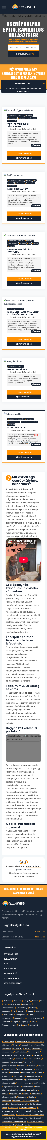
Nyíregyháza (15, 1004)
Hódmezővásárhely (34, 1018)
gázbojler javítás (23, 1125)
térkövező (32, 1066)
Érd (14, 1011)
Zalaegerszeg (21, 1015)
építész (32, 1097)
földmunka (17, 1101)
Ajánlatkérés (25, 158)
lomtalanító (12, 421)
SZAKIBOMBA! (23, 54)
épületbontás (23, 1114)
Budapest (7, 1001)
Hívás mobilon (24, 153)
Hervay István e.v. (17, 369)
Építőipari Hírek (11, 954)
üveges (16, 1045)
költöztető (23, 243)
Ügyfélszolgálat (13, 983)
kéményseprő (33, 1052)
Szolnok (32, 1008)
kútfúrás (36, 1048)
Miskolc (35, 1001)
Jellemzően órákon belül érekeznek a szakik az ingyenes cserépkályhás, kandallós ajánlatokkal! (24, 88)
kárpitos (41, 1066)
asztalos (17, 1055)
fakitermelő (14, 1107)
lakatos (39, 1073)
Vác (25, 1025)
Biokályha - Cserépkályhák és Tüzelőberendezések (23, 313)
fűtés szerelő (12, 120)
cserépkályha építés (25, 1069)
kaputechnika (15, 1094)
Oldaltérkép (10, 959)
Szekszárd (33, 1025)
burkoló (38, 1059)
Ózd (20, 1025)
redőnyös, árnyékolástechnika (15, 1118)
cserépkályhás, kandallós (16, 115)
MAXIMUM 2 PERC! (23, 83)
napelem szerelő (35, 1121)
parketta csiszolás (24, 1083)
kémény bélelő (32, 118)
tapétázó (32, 1107)
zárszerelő (35, 1094)
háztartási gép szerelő (19, 1104)
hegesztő (28, 180)
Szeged (27, 1001)
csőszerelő (27, 1111)
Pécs (42, 1001)
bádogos (27, 1062)
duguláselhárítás (23, 1041)
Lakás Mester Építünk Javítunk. (19, 250)
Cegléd (15, 1022)
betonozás (22, 1097)
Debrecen (17, 1001)
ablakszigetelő (9, 1069)
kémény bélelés (27, 1073)
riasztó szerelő (35, 1118)
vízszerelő (22, 118)
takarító (24, 1107)
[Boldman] (23, 7)
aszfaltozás (14, 1073)
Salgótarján (25, 1022)
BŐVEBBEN (36, 145)
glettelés (37, 1055)
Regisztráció (10, 973)
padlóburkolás (39, 1083)
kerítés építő (12, 185)
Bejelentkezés (11, 978)
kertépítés (19, 1059)
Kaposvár (21, 1011)
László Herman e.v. (17, 189)
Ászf (6, 964)
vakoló (12, 1114)
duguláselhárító (13, 243)
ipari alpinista (32, 1090)
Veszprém (40, 1011)
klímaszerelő (19, 183)
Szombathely (22, 1008)
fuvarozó (19, 1080)
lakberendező (19, 1076)
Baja (33, 1022)
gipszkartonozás (31, 1080)
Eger (31, 1015)
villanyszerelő (30, 240)
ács (35, 180)
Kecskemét (26, 1004)
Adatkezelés (10, 969)
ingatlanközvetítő (33, 1076)
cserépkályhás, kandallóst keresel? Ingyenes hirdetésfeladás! (23, 73)
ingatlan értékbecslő (12, 1087)
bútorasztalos (29, 1101)
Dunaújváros (19, 1018)
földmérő (21, 1066)
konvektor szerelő (37, 1114)
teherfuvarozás (20, 1121)
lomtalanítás (37, 1041)
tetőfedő (11, 183)
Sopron (30, 1011)
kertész (26, 1094)
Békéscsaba (8, 1015)
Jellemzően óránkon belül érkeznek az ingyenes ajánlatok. (24, 1128)
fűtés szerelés (27, 1087)
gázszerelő (29, 115)
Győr (6, 1004)
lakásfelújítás (16, 1062)
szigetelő (28, 1059)
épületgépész (13, 118)
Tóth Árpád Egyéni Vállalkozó (18, 125)
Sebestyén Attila (17, 427)
